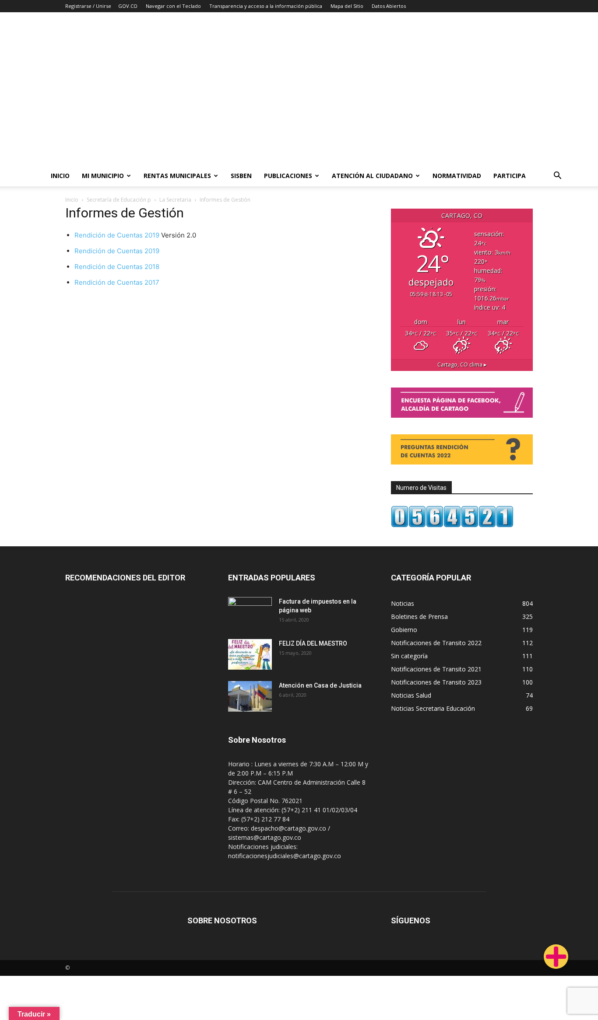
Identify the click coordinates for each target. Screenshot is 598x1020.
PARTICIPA (509, 175)
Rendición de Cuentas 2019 (116, 235)
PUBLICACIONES (288, 175)
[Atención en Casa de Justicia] (250, 696)
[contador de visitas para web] (452, 525)
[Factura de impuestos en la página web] (250, 612)
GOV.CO (127, 6)
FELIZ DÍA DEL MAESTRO (313, 643)
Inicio (60, 175)
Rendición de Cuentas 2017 (116, 282)
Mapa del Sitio (347, 6)
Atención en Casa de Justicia (320, 685)
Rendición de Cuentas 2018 (116, 266)
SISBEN (241, 175)
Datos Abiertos (389, 6)
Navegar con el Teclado (173, 6)
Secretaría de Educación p (119, 199)
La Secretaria (175, 199)
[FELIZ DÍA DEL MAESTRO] (250, 654)
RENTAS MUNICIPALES (177, 175)
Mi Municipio (103, 175)
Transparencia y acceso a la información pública (265, 6)
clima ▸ (462, 364)
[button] (557, 176)
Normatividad (457, 175)
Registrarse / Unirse (88, 6)
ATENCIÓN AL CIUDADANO (372, 175)
